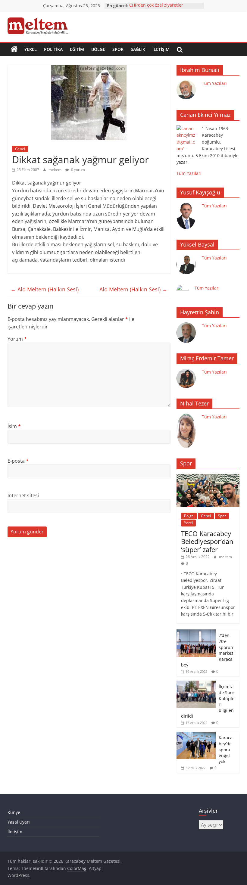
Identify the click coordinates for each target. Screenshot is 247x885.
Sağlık (138, 49)
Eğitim (77, 49)
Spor (118, 49)
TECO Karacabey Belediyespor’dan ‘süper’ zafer (207, 541)
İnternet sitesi (23, 495)
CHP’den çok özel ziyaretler (156, 5)
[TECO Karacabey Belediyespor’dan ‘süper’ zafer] (208, 477)
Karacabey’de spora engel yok (226, 749)
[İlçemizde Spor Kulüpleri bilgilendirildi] (196, 684)
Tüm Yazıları (214, 83)
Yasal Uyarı (19, 822)
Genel (20, 148)
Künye (14, 812)
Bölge (98, 49)
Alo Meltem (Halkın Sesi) (45, 289)
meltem (55, 169)
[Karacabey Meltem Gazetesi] (14, 49)
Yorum (17, 339)
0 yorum (77, 169)
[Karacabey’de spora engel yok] (196, 735)
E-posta (18, 461)
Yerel (30, 49)
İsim (14, 426)
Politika (53, 49)
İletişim (161, 49)
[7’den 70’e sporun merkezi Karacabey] (196, 632)
